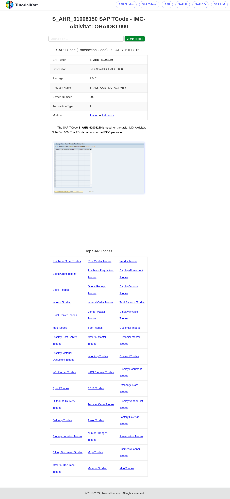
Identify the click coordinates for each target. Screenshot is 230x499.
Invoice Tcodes (62, 302)
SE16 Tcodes (96, 388)
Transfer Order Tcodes (101, 404)
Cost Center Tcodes (99, 261)
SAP (167, 4)
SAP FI (182, 4)
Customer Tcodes (130, 327)
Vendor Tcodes (128, 261)
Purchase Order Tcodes (67, 261)
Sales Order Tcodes (64, 273)
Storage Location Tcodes (67, 436)
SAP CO (200, 4)
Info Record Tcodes (64, 372)
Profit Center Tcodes (65, 315)
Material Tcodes (97, 468)
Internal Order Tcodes (100, 302)
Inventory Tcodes (98, 356)
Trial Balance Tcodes (132, 302)
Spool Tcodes (61, 388)
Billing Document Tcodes (68, 452)
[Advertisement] (24, 60)
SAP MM (219, 4)
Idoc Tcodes (60, 327)
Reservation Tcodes (131, 436)
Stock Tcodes (61, 289)
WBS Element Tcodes (101, 372)
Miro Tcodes (127, 468)
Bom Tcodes (95, 327)
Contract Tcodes (129, 356)
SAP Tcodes (126, 4)
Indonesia (108, 115)
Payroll (94, 115)
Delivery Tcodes (62, 420)
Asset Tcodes (96, 420)
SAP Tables (149, 4)
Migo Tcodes (95, 452)
